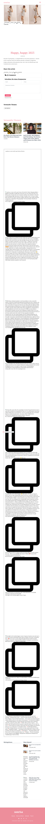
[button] (22, 75)
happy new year (7, 108)
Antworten (8, 95)
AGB (28, 820)
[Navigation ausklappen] (40, 2)
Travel (31, 816)
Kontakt (19, 820)
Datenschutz (25, 820)
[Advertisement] (22, 37)
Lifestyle (27, 816)
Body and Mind (20, 816)
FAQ (21, 820)
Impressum (31, 820)
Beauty (13, 816)
